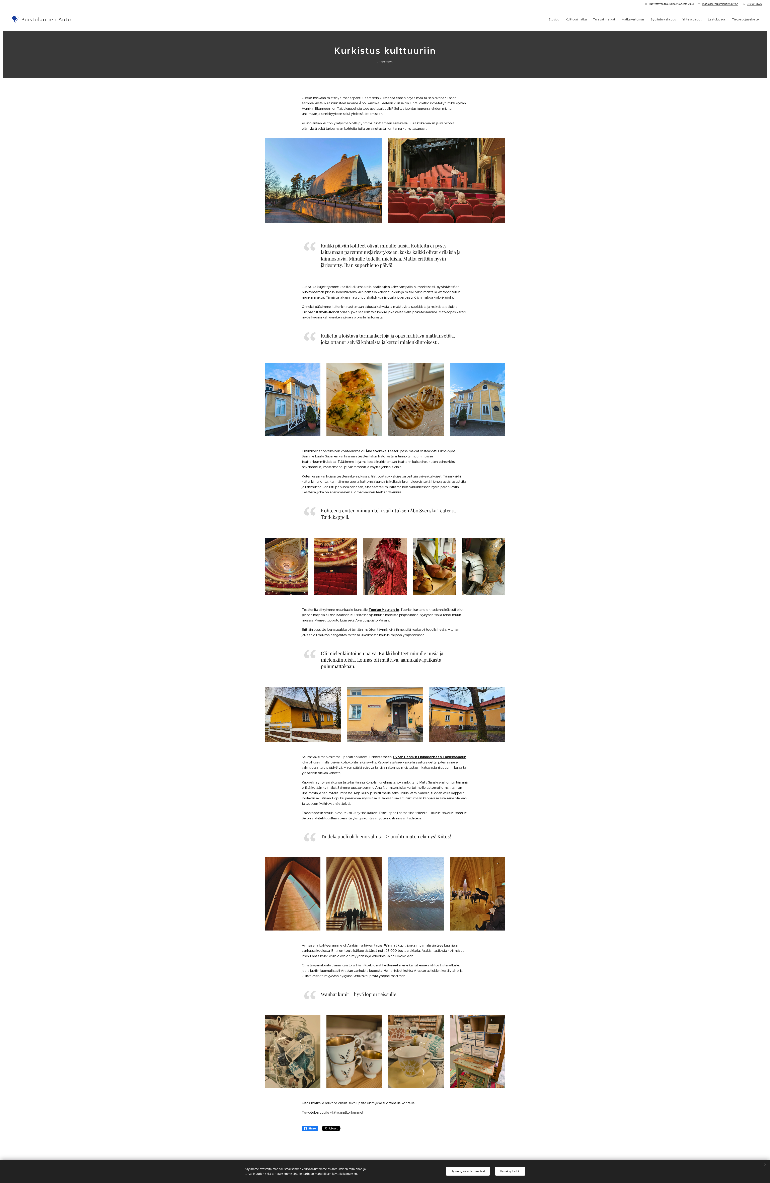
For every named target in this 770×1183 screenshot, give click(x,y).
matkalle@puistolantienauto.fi (720, 4)
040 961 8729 (754, 4)
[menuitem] (555, 19)
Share (312, 1128)
